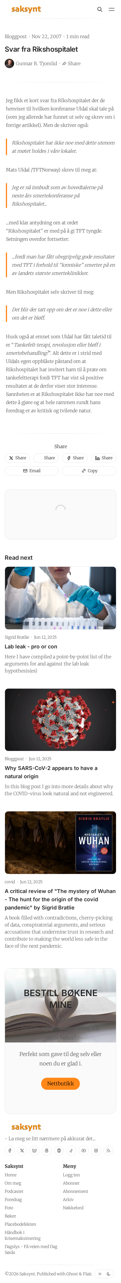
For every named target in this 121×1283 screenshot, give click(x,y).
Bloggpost (16, 36)
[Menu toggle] (111, 9)
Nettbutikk (60, 1083)
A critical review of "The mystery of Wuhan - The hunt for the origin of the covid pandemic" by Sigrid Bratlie (60, 899)
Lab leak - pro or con (31, 646)
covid (10, 882)
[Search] (100, 9)
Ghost (72, 1274)
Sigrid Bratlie (17, 637)
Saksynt (27, 1274)
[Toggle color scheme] (104, 1273)
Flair (87, 1274)
